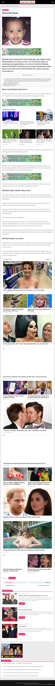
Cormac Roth (22, 626)
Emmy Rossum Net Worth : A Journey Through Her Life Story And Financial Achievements (23, 666)
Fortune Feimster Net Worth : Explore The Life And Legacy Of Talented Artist (20, 675)
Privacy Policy (36, 683)
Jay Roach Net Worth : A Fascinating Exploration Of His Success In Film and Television (22, 669)
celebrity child (12, 578)
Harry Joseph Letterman (25, 609)
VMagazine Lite (50, 684)
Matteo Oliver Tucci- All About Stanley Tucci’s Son (33, 595)
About (17, 683)
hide (31, 75)
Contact (22, 683)
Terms (25, 683)
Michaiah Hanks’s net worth (9, 85)
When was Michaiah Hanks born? (10, 83)
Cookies (30, 683)
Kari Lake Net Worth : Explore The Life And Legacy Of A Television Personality (20, 672)
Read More (21, 603)
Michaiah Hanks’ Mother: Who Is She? (11, 84)
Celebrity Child (6, 594)
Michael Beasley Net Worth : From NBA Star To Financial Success (17, 663)
